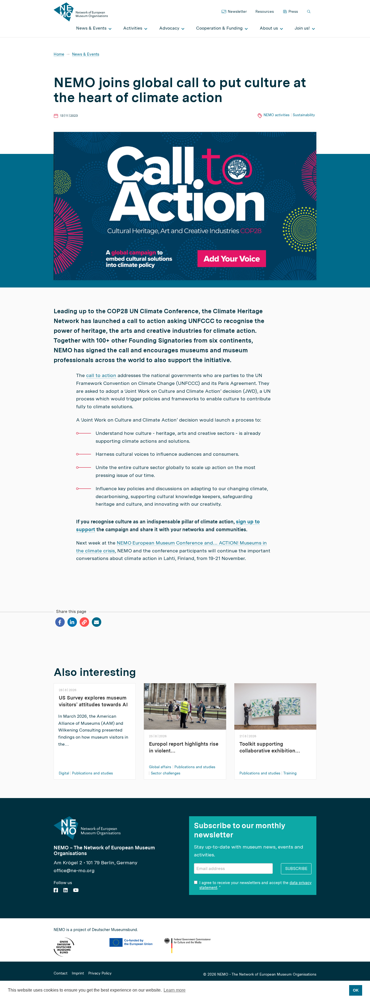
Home (59, 54)
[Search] (309, 12)
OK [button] (356, 990)
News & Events (85, 54)
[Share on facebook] (60, 622)
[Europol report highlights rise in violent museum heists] (185, 706)
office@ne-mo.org (74, 870)
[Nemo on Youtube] (76, 890)
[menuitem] (92, 28)
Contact (60, 973)
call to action (101, 375)
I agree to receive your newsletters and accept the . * (255, 885)
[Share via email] (96, 622)
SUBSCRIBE (296, 868)
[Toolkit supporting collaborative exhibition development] (275, 706)
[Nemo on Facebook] (56, 890)
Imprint (78, 973)
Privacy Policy (100, 973)
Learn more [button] (175, 990)
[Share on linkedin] (72, 622)
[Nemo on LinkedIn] (65, 890)
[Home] (81, 11)
